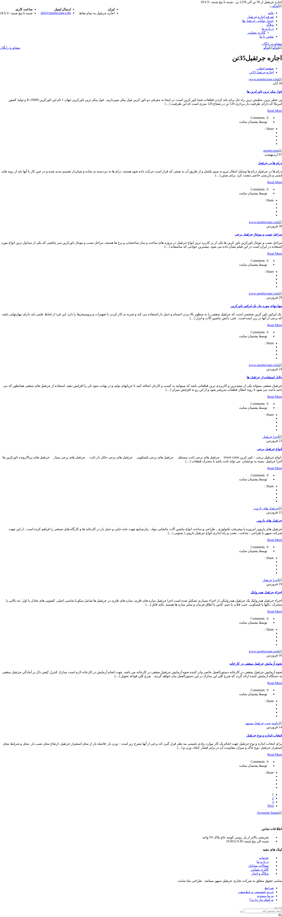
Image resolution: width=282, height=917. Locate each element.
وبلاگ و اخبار (260, 873)
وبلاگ (270, 24)
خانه (271, 13)
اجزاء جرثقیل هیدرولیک (266, 592)
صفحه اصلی (264, 68)
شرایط (269, 888)
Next (270, 805)
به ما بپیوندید (265, 896)
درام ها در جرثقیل (270, 163)
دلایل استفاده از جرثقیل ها (264, 377)
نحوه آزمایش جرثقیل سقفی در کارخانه (256, 663)
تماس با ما (266, 36)
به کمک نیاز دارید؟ (261, 899)
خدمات (264, 858)
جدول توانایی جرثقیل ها (258, 21)
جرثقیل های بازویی (269, 520)
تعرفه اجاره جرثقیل (260, 17)
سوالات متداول (258, 865)
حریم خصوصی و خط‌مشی (256, 892)
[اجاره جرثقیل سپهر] (277, 6)
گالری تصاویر (256, 32)
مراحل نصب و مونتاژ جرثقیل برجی (258, 234)
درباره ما (268, 28)
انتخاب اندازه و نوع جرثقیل (264, 735)
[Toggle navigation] (271, 6)
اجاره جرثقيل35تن (261, 72)
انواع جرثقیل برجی (269, 449)
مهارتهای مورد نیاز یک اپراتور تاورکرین (256, 306)
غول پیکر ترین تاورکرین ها (264, 91)
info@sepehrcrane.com (56, 13)
